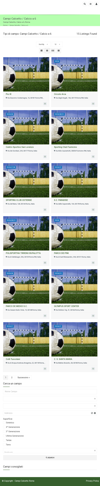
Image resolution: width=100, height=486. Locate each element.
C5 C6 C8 (10, 114)
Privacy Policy (92, 481)
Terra (8, 444)
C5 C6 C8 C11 (59, 114)
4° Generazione (13, 427)
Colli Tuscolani (13, 359)
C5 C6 (57, 61)
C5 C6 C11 (58, 273)
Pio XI (8, 94)
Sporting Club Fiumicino (65, 147)
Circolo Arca (60, 94)
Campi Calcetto (15, 25)
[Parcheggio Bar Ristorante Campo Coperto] (50, 450)
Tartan (8, 440)
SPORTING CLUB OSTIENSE (19, 200)
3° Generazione (13, 431)
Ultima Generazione (15, 436)
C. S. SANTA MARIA (63, 359)
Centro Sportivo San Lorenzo (20, 147)
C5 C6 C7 (58, 167)
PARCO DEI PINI (61, 253)
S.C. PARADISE (61, 200)
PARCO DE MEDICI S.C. (16, 306)
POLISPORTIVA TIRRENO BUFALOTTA (23, 253)
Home (5, 25)
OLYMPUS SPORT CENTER (66, 306)
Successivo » (24, 377)
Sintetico (10, 422)
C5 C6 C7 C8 (11, 167)
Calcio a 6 (24, 25)
